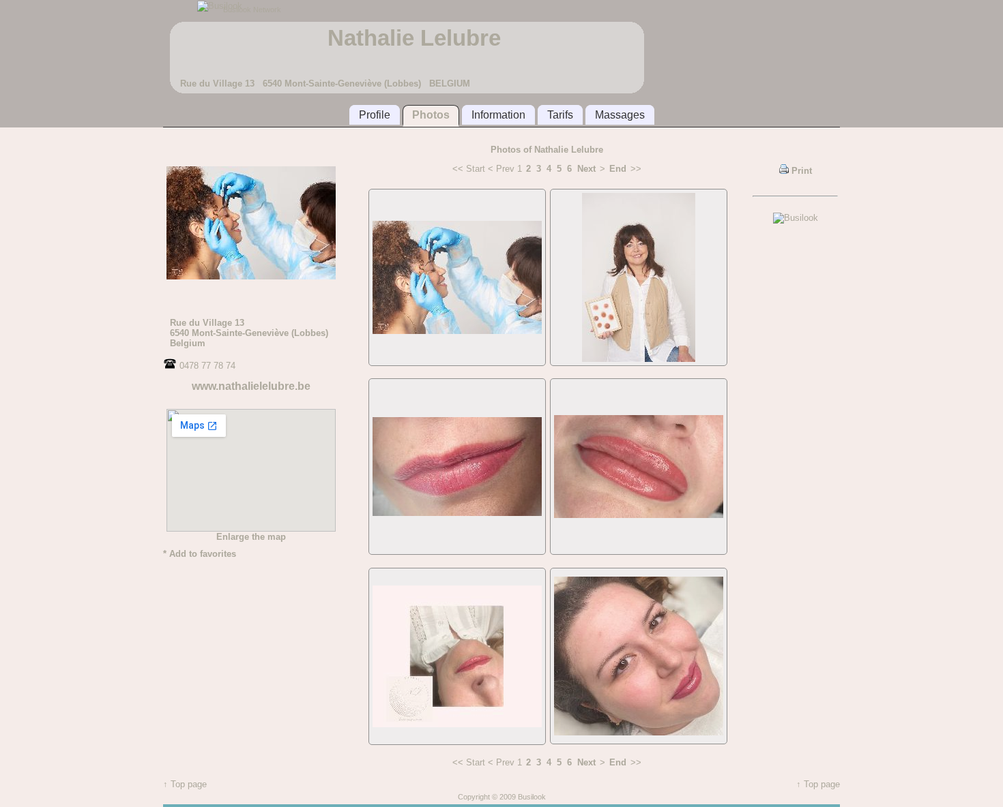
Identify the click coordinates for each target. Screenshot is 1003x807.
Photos (431, 115)
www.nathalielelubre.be (251, 386)
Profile (374, 115)
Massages (620, 115)
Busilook (532, 797)
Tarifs (560, 115)
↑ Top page (185, 784)
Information (498, 115)
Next (586, 169)
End (617, 169)
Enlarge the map (251, 537)
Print (800, 171)
